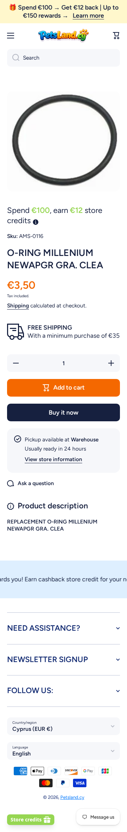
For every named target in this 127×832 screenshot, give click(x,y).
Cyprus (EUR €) (32, 729)
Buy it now (63, 412)
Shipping (18, 305)
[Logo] (63, 36)
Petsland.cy (72, 797)
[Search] (13, 58)
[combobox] (63, 58)
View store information (53, 459)
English (21, 753)
